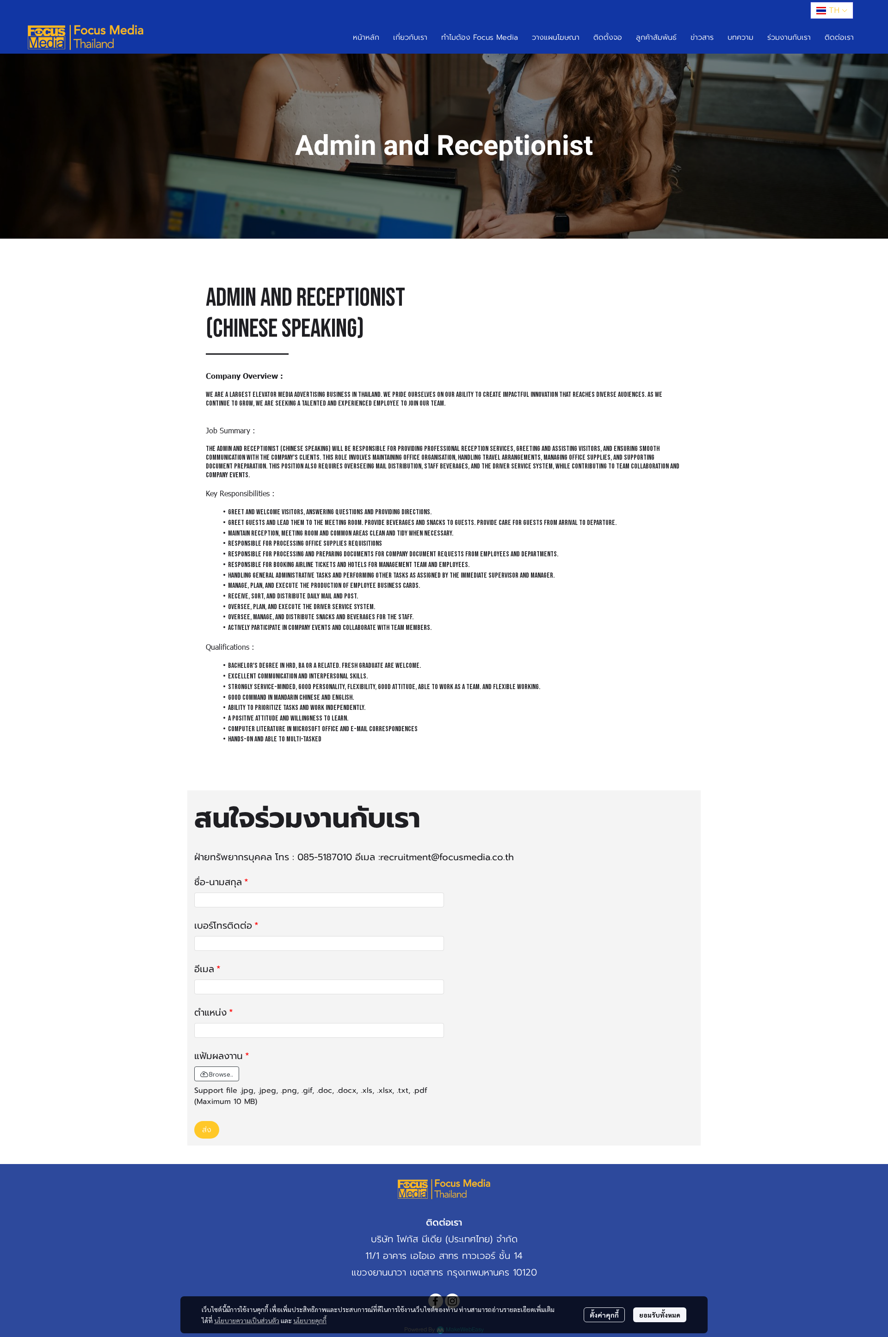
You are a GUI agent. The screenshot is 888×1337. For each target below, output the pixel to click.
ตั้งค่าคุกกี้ (604, 1315)
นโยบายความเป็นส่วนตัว (246, 1320)
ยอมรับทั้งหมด (659, 1315)
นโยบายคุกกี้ (310, 1320)
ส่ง (206, 1129)
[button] (831, 10)
